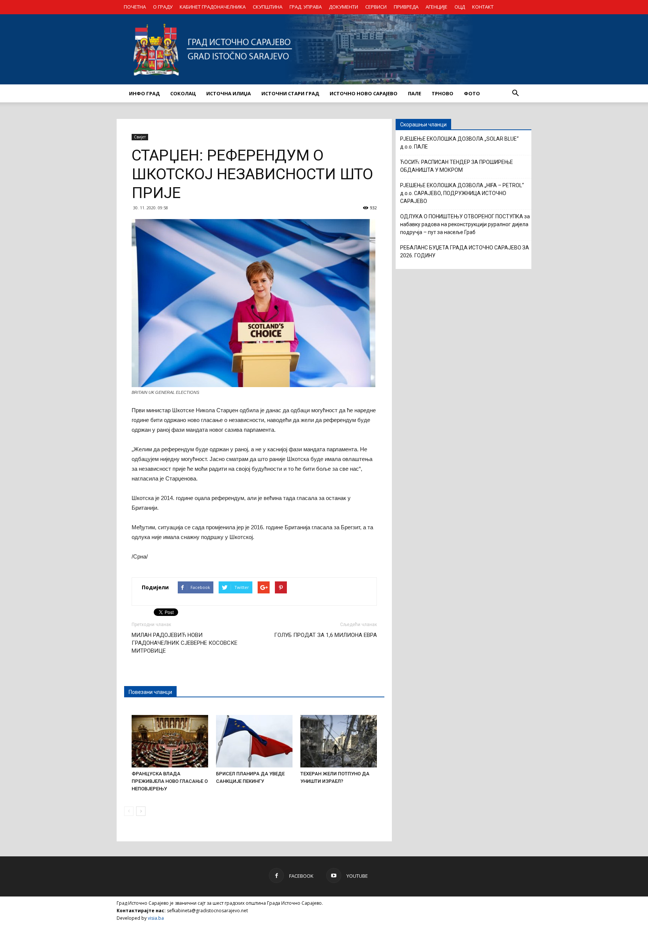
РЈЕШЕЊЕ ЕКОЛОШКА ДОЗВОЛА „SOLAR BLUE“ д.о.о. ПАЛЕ (459, 143)
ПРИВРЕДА (406, 6)
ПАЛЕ (414, 93)
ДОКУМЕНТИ (343, 6)
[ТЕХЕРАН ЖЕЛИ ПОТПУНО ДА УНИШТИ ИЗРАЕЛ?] (338, 741)
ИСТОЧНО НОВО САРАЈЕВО (364, 93)
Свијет (140, 137)
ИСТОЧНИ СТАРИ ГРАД (290, 93)
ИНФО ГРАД (144, 93)
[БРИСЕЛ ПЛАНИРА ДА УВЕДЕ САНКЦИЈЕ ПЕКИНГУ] (254, 741)
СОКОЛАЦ (183, 93)
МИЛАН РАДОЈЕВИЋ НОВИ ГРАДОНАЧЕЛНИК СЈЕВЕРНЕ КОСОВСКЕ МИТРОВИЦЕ (184, 643)
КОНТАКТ (483, 6)
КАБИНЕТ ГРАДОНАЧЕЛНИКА (213, 6)
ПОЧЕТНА (135, 6)
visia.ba (156, 918)
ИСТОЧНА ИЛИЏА (228, 93)
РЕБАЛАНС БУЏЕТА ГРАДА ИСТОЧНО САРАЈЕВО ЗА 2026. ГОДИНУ (464, 251)
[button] (515, 93)
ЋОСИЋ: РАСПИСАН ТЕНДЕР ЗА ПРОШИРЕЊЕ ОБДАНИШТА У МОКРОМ (456, 166)
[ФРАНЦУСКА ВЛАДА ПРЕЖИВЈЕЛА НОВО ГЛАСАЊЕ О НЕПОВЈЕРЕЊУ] (170, 741)
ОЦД (459, 6)
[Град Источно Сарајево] (324, 49)
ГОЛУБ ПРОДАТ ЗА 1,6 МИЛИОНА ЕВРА (325, 635)
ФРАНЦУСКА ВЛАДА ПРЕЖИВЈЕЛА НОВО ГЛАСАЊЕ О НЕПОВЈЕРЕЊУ (170, 781)
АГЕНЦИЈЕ (436, 6)
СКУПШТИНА (267, 6)
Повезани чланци (150, 692)
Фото (472, 93)
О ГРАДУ (162, 6)
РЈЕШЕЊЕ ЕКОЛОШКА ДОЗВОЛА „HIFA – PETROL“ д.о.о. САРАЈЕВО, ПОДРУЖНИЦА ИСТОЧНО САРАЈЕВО (462, 193)
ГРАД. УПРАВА (306, 6)
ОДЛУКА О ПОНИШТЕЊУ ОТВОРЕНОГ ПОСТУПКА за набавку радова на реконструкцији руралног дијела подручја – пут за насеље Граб (465, 224)
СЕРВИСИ (376, 6)
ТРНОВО (442, 93)
